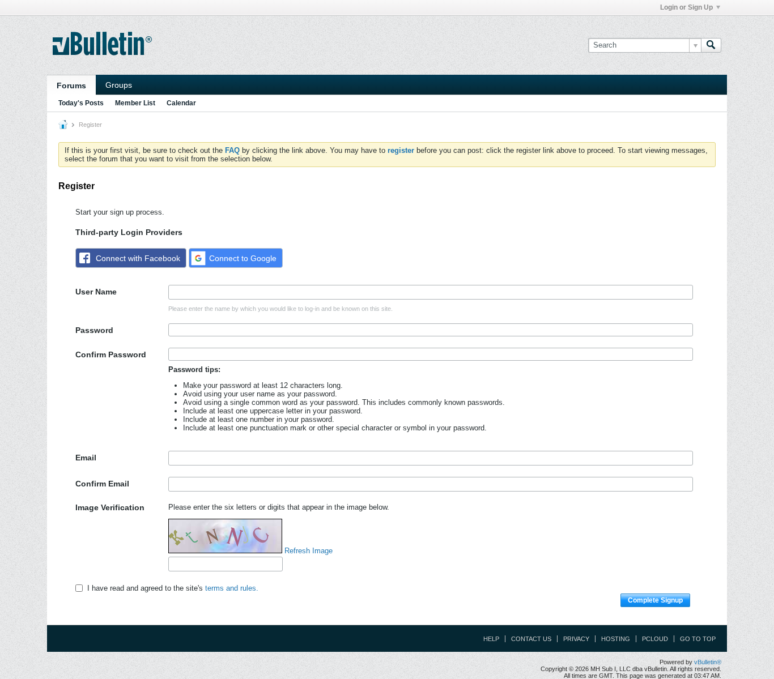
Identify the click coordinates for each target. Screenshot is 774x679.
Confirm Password (110, 354)
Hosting (615, 638)
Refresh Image (308, 550)
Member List (135, 103)
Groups (118, 84)
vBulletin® (707, 662)
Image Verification (109, 507)
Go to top (698, 638)
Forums (71, 85)
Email (85, 457)
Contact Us (531, 638)
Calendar (181, 103)
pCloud (655, 638)
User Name (96, 291)
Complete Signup (655, 600)
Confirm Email (102, 483)
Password (94, 330)
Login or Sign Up (686, 7)
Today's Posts (81, 103)
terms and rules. (231, 588)
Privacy (576, 638)
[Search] (711, 45)
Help (491, 638)
